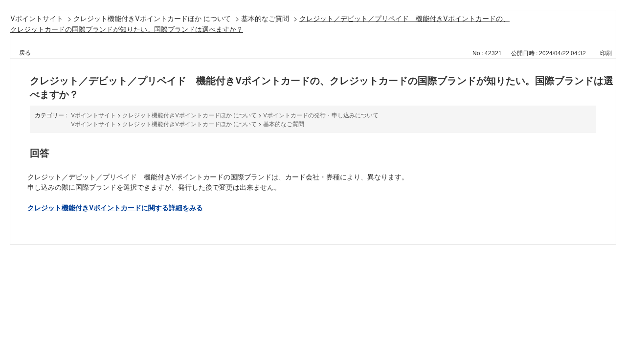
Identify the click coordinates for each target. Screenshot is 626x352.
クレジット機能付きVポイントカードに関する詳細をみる (115, 207)
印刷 (606, 52)
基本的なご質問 (265, 18)
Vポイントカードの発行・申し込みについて (321, 114)
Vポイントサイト (36, 18)
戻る (25, 52)
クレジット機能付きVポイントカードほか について (152, 18)
